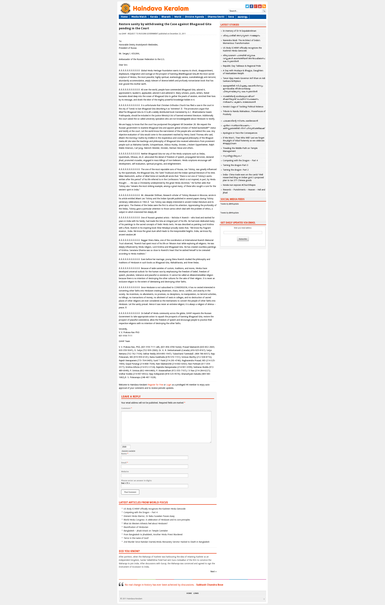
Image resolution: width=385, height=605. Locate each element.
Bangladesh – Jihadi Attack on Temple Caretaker (146, 531)
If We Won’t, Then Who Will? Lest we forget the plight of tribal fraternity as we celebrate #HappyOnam (243, 141)
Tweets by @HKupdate (229, 204)
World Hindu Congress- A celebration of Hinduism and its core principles (157, 520)
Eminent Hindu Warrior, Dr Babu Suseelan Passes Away (149, 516)
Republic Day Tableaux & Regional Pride (242, 66)
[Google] (255, 7)
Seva (231, 16)
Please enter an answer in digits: (136, 481)
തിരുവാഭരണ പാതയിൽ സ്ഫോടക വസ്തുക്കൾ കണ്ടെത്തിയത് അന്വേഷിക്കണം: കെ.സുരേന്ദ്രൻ (244, 58)
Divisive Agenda (194, 16)
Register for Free (155, 384)
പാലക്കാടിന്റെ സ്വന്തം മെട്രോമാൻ (240, 121)
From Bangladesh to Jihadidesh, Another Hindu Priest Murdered (153, 534)
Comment (126, 408)
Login (168, 384)
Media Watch (138, 16)
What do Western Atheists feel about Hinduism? (146, 523)
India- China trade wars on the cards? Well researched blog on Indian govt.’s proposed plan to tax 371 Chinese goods (243, 177)
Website (125, 472)
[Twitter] (247, 7)
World (177, 16)
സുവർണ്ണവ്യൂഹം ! (232, 156)
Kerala (154, 16)
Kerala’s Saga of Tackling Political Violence (243, 106)
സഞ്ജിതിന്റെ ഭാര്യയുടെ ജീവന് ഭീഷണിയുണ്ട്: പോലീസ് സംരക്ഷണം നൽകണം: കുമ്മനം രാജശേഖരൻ (241, 99)
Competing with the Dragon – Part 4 (140, 512)
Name (124, 454)
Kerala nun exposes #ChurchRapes (239, 185)
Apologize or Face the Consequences (240, 133)
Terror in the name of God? (136, 538)
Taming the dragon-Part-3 (235, 165)
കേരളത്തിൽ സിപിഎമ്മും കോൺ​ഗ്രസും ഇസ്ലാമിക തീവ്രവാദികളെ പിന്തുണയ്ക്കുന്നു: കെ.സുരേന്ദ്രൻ (243, 89)
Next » (213, 571)
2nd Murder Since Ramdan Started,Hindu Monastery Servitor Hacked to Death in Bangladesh (166, 542)
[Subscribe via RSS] (264, 7)
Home (124, 16)
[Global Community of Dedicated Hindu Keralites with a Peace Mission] (154, 14)
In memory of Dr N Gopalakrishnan (239, 31)
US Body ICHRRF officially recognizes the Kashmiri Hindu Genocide (154, 509)
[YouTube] (260, 7)
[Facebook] (251, 7)
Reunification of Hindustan (136, 527)
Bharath (166, 16)
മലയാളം (243, 16)
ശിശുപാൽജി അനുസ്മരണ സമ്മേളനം (241, 35)
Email (124, 463)
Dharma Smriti (216, 16)
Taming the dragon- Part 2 (236, 170)
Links (196, 593)
